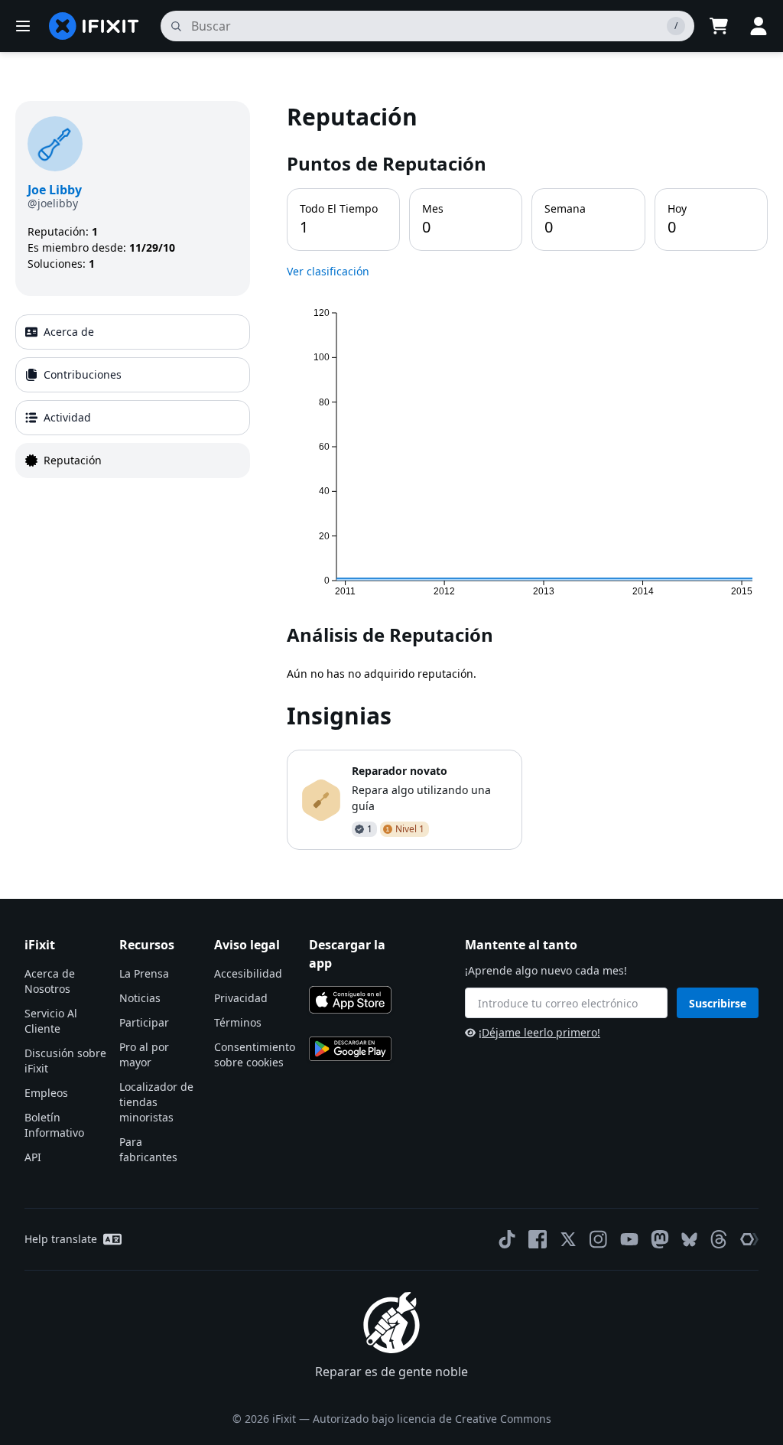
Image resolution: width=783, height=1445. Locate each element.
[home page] (94, 26)
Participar (144, 1022)
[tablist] (132, 396)
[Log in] (758, 26)
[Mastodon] (660, 1239)
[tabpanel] (527, 475)
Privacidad (241, 998)
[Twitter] (568, 1239)
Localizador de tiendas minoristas (156, 1101)
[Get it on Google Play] (350, 1048)
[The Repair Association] (749, 1239)
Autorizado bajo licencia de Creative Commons (432, 1418)
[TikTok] (507, 1239)
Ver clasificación (328, 271)
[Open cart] (718, 26)
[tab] (132, 332)
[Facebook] (537, 1239)
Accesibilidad (248, 973)
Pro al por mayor (144, 1054)
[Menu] (23, 26)
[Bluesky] (689, 1240)
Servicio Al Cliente (50, 1021)
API (32, 1157)
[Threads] (719, 1239)
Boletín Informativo (54, 1125)
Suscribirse (717, 1003)
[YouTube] (629, 1239)
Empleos (46, 1092)
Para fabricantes (148, 1149)
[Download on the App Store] (350, 999)
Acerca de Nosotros (49, 981)
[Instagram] (599, 1239)
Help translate (60, 1239)
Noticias (140, 998)
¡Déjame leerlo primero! (539, 1032)
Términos (238, 1022)
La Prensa (144, 973)
